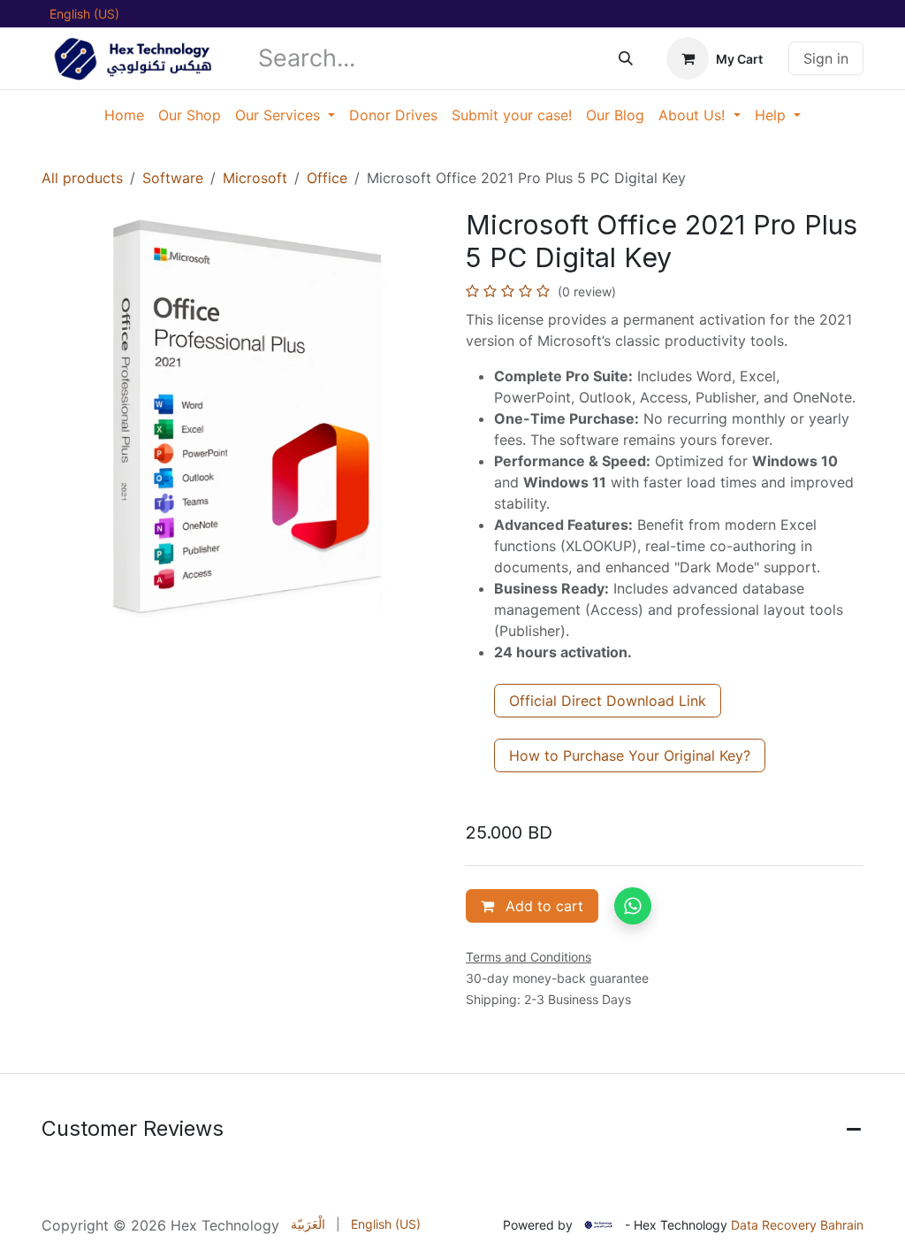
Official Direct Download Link (607, 700)
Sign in (825, 58)
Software (172, 178)
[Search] (626, 58)
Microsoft (255, 178)
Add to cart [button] (542, 906)
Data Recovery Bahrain (797, 1224)
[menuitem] (124, 115)
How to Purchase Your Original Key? (629, 755)
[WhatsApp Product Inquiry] (632, 905)
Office (327, 178)
